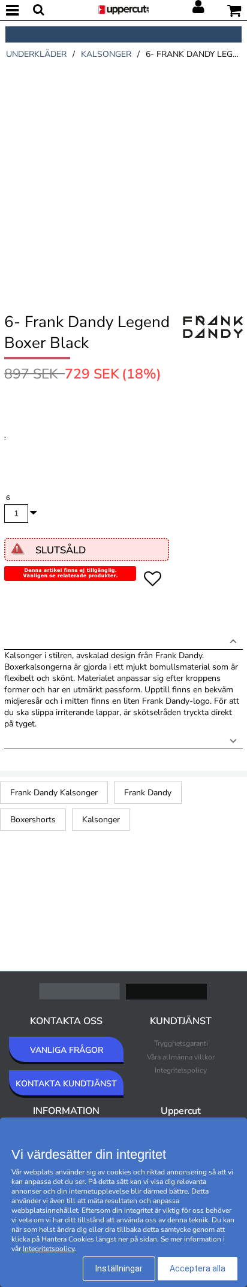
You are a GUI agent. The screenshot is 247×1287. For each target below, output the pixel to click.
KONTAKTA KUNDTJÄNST (66, 1083)
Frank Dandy (147, 792)
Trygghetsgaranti (181, 1043)
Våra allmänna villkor (181, 1057)
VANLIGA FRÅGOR (66, 1050)
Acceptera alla (197, 1268)
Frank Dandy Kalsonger (54, 792)
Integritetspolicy (181, 1070)
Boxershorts (33, 819)
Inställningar (119, 1268)
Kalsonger (101, 819)
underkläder (36, 54)
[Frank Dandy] (213, 339)
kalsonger (106, 54)
